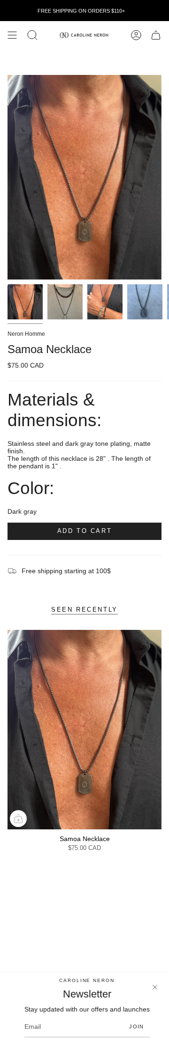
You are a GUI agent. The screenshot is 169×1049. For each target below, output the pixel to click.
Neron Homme (26, 334)
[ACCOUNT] (136, 35)
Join (136, 1026)
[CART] (155, 35)
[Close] (155, 987)
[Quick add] (18, 818)
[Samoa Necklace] (84, 729)
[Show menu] (12, 35)
